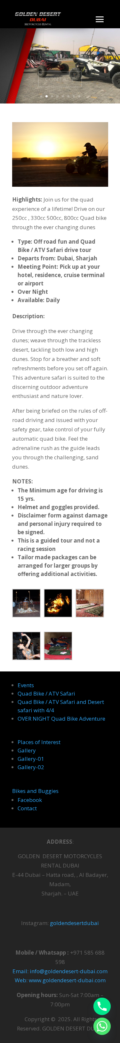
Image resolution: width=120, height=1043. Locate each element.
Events (26, 685)
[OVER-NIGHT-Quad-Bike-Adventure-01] (26, 604)
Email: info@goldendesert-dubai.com (60, 971)
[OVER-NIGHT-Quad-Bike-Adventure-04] (26, 647)
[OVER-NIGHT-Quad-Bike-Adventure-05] (58, 647)
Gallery (27, 750)
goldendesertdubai (74, 923)
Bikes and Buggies (35, 791)
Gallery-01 (31, 758)
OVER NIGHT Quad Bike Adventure (61, 718)
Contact (27, 808)
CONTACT (60, 74)
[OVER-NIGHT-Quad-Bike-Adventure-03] (90, 604)
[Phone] (102, 1006)
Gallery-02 (31, 767)
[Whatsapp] (102, 1026)
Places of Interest (39, 742)
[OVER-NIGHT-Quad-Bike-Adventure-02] (58, 604)
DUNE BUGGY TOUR (60, 53)
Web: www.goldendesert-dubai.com (60, 980)
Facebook (30, 800)
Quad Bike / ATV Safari (46, 693)
